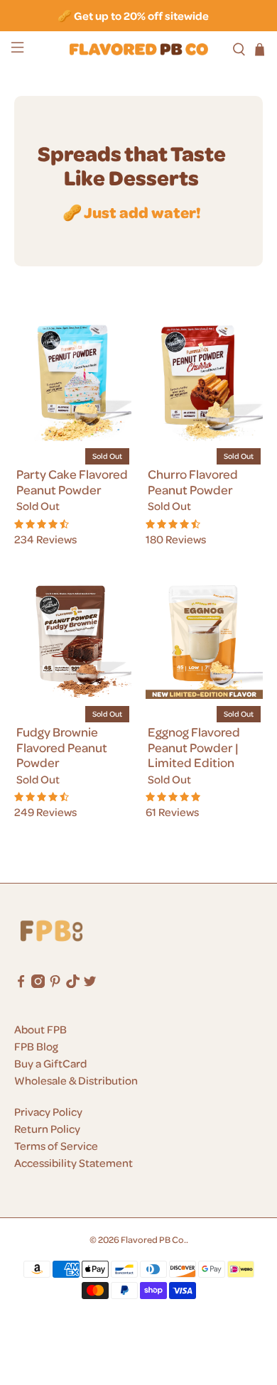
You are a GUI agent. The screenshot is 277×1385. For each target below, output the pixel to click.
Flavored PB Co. (153, 1239)
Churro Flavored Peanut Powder (193, 481)
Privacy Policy (48, 1111)
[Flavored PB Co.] (139, 49)
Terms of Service (56, 1146)
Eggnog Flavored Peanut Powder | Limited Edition (194, 747)
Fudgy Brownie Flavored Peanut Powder (61, 747)
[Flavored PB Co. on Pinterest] (55, 984)
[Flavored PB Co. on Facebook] (21, 984)
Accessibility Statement (73, 1163)
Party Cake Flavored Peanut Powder (72, 481)
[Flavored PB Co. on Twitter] (90, 984)
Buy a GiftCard (50, 1063)
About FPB (40, 1029)
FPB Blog (36, 1046)
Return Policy (47, 1128)
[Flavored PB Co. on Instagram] (38, 984)
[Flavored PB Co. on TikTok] (73, 984)
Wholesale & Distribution (76, 1080)
